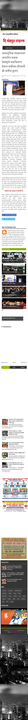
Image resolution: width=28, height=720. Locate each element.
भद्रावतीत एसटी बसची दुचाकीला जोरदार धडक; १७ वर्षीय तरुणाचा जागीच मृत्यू (16, 421)
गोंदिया (10, 593)
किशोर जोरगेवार (18, 591)
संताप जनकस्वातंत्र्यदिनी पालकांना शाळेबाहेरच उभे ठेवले (16, 443)
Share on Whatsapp (10, 223)
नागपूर (24, 75)
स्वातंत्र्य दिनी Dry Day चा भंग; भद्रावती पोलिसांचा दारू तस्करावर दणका (16, 464)
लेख (3, 602)
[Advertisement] (14, 14)
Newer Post (4, 363)
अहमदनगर (10, 591)
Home (14, 363)
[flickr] (15, 29)
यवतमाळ (23, 599)
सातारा (12, 602)
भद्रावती (3, 599)
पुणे (19, 596)
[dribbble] (17, 29)
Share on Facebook (10, 215)
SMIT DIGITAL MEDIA (15, 632)
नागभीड (15, 596)
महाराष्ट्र (9, 599)
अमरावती (4, 591)
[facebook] (8, 29)
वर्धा (7, 602)
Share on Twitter (9, 219)
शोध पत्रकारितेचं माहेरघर (10, 34)
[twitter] (10, 29)
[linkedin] (20, 29)
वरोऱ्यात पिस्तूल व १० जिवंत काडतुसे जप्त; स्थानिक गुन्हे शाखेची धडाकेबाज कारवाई (16, 432)
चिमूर (19, 593)
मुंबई (2, 76)
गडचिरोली (4, 593)
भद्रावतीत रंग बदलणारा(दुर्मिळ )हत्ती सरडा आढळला (17, 453)
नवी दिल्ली (4, 596)
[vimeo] (12, 29)
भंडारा (24, 596)
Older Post (24, 363)
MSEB (21, 75)
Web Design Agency (13, 630)
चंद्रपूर (15, 593)
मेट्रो (18, 599)
